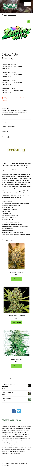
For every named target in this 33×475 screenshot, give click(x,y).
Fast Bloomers (23, 110)
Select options (16, 322)
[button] (28, 21)
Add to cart (16, 279)
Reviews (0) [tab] (5, 131)
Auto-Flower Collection (13, 110)
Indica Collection (12, 15)
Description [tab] (5, 122)
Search (16, 472)
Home (5, 15)
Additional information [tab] (8, 126)
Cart (25, 471)
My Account (5, 472)
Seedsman (15, 114)
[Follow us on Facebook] (14, 412)
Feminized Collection (7, 112)
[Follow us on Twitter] (19, 412)
